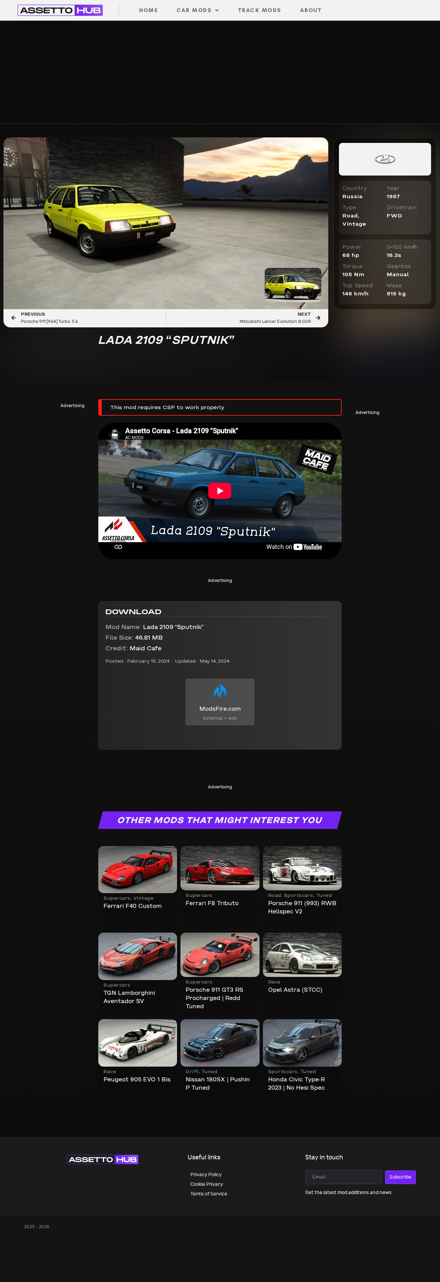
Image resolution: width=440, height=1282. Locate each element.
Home (148, 10)
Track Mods (260, 10)
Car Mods (194, 10)
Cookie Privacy (206, 1184)
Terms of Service (208, 1194)
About (311, 10)
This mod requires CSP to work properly (167, 407)
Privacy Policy (206, 1175)
